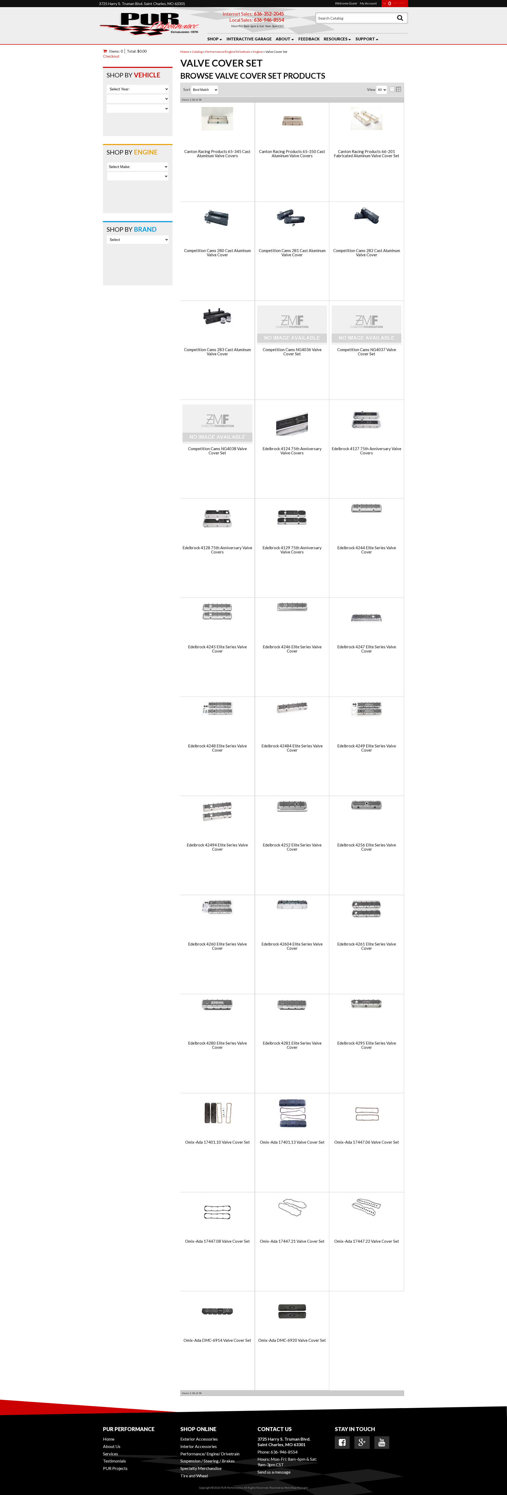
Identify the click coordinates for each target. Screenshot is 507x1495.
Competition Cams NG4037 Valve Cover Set (366, 351)
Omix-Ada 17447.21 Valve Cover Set (292, 1241)
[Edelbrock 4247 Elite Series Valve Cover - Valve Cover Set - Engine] (367, 618)
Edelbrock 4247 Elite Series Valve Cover (366, 649)
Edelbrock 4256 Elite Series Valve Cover (366, 847)
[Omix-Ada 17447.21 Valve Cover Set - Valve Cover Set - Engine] (292, 1208)
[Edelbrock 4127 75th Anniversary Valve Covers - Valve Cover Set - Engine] (367, 420)
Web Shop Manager (296, 1487)
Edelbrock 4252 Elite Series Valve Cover (292, 847)
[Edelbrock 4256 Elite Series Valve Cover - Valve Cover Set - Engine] (367, 805)
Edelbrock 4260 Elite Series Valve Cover (217, 946)
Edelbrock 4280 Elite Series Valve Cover (217, 1045)
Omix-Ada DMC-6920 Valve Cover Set (292, 1340)
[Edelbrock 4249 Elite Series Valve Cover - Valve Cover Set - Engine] (367, 709)
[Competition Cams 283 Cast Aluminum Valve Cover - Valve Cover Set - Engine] (217, 316)
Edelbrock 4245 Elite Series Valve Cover (217, 649)
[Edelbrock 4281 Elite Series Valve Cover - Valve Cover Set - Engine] (292, 1005)
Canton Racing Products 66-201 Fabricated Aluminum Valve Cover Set (366, 153)
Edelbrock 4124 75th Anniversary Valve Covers (292, 450)
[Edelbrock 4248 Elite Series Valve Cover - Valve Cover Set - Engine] (217, 709)
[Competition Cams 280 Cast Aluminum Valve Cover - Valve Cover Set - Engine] (217, 218)
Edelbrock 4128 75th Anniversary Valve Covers (217, 550)
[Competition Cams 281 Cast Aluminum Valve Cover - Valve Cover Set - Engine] (292, 218)
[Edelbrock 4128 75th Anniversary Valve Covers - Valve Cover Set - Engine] (217, 519)
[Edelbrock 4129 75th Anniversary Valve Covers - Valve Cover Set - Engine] (292, 519)
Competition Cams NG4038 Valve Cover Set (217, 450)
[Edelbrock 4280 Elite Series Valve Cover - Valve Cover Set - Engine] (217, 1005)
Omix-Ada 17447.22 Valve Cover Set (366, 1241)
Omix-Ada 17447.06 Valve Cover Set (366, 1142)
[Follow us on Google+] (362, 1442)
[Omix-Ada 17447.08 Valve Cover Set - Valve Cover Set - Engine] (217, 1213)
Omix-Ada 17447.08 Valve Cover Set (217, 1241)
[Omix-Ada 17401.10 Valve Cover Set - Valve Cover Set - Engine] (217, 1114)
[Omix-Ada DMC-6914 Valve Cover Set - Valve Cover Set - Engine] (217, 1312)
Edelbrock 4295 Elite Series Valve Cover (366, 1045)
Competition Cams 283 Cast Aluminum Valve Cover (217, 351)
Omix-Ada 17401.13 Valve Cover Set (292, 1142)
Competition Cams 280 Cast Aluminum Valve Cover (217, 252)
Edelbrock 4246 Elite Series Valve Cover (292, 649)
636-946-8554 (284, 1451)
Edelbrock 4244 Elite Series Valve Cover (366, 550)
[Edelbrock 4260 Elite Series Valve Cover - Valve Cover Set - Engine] (217, 908)
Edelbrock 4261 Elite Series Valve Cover (366, 946)
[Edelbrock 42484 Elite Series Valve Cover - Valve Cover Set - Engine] (292, 708)
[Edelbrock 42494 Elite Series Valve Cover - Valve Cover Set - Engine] (217, 816)
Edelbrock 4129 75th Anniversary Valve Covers (292, 550)
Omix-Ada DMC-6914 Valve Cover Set (217, 1340)
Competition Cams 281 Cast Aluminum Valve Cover (292, 252)
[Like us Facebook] (342, 1442)
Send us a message (273, 1471)
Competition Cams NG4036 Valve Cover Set (292, 351)
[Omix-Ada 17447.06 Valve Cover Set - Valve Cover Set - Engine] (367, 1114)
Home (108, 1438)
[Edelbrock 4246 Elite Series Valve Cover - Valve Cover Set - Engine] (292, 607)
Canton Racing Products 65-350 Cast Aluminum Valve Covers (292, 153)
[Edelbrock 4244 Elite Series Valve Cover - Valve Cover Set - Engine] (367, 508)
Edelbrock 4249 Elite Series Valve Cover (366, 748)
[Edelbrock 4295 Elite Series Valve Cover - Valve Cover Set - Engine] (367, 1004)
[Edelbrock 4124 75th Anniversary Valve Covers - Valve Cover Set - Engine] (292, 420)
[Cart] (106, 51)
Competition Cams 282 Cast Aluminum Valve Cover (366, 252)
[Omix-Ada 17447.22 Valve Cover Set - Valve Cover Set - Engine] (367, 1208)
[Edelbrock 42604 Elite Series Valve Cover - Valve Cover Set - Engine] (292, 905)
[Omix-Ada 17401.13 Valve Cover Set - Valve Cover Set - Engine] (292, 1114)
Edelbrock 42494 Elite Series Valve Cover (217, 847)
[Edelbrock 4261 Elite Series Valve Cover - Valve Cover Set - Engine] (367, 909)
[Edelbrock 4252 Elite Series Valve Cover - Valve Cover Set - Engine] (292, 806)
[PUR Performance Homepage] (149, 25)
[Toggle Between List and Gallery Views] (395, 89)
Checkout (111, 56)
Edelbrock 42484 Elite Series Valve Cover (292, 748)
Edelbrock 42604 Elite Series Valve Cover (292, 946)
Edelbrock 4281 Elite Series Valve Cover (292, 1045)
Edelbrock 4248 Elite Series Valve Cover (217, 748)
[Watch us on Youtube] (381, 1442)
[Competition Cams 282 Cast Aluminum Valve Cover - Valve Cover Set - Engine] (367, 216)
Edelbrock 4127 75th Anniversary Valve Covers (366, 450)
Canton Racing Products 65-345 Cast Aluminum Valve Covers (217, 153)
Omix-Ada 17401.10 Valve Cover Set (217, 1142)
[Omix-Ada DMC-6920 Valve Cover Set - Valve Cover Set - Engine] (292, 1312)
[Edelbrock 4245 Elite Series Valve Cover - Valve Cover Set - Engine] (217, 612)
